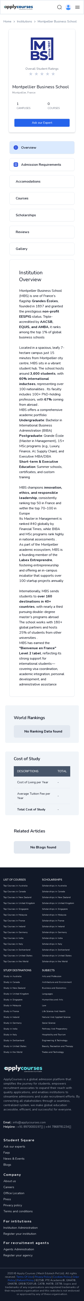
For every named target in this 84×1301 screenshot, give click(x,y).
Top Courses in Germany (15, 932)
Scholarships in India (52, 938)
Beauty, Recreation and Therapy (57, 1046)
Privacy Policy (43, 1277)
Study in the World (12, 1052)
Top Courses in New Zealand (17, 897)
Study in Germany (12, 1023)
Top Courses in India (13, 938)
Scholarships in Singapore (55, 909)
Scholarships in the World (55, 961)
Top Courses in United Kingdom (19, 903)
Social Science (48, 1023)
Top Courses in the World (15, 961)
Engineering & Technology (54, 1040)
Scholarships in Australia (54, 885)
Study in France (11, 1011)
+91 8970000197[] (30, 1127)
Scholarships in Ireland (53, 926)
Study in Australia (12, 976)
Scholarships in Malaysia (54, 914)
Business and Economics (54, 988)
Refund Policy (25, 1280)
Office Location (13, 1193)
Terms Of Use (24, 1277)
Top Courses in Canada (14, 891)
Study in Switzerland (13, 1040)
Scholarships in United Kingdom (58, 903)
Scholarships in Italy (52, 944)
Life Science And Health (53, 1011)
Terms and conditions (18, 1211)
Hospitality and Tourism (54, 1034)
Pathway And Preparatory (54, 1028)
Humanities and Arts (52, 999)
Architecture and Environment (57, 982)
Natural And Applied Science (56, 1017)
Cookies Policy (62, 1277)
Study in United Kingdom (16, 993)
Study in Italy (10, 1034)
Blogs (7, 1165)
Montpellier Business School (57, 21)
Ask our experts (14, 1147)
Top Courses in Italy (13, 944)
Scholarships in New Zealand (56, 897)
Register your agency (18, 1255)
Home (7, 21)
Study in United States (14, 1046)
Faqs (6, 1153)
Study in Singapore (12, 999)
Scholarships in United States (57, 955)
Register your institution (19, 1234)
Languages (47, 993)
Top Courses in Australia (15, 885)
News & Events (14, 1159)
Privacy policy (12, 1205)
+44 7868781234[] (58, 1127)
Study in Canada (11, 982)
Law (44, 1005)
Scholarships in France (53, 920)
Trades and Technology (53, 1052)
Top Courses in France (14, 920)
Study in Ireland (11, 1017)
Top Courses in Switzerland (16, 949)
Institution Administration (20, 1228)
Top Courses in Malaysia (15, 914)
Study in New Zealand (14, 988)
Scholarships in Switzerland (56, 949)
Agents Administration (18, 1249)
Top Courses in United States (17, 955)
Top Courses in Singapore (15, 909)
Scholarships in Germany (54, 932)
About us (9, 1181)
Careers (8, 1187)
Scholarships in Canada (53, 891)
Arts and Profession (51, 976)
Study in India (10, 1028)
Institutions (24, 21)
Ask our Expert (42, 123)
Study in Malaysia (12, 1005)
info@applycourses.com (29, 1122)
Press (7, 1199)
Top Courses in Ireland (14, 926)
